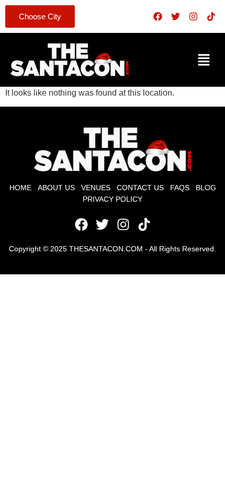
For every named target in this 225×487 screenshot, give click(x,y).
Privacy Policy (112, 199)
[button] (204, 59)
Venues (95, 187)
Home (20, 187)
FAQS (179, 187)
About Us (56, 187)
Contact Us (140, 187)
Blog (206, 187)
